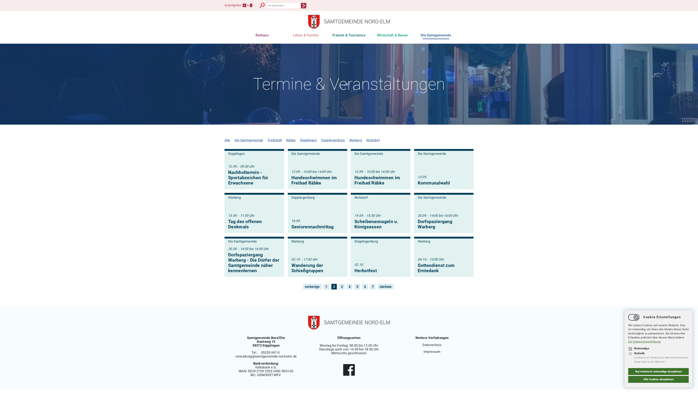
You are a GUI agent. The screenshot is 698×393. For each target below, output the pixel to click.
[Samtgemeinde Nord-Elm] (349, 27)
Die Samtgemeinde (249, 140)
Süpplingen (308, 140)
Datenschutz (431, 345)
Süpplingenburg (333, 140)
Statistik (639, 353)
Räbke (291, 140)
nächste (386, 287)
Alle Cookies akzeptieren (658, 379)
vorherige (312, 287)
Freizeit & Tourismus (349, 35)
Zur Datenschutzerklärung (644, 341)
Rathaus (262, 35)
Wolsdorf (373, 140)
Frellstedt (275, 140)
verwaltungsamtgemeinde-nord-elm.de (266, 356)
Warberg (355, 140)
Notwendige (641, 348)
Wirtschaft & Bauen (392, 35)
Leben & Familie (305, 35)
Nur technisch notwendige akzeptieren (658, 371)
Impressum (432, 352)
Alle (227, 140)
